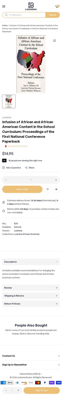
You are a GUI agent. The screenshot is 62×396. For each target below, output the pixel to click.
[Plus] (56, 180)
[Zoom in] (54, 40)
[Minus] (6, 180)
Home (4, 25)
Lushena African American (27, 234)
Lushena (6, 117)
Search (52, 15)
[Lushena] (31, 6)
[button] (47, 189)
